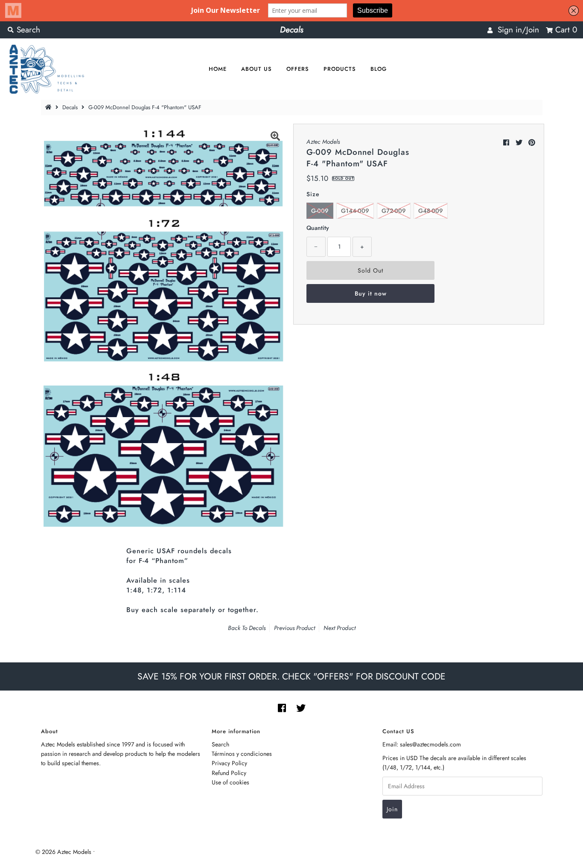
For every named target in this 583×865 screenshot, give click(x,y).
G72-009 (394, 210)
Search (220, 744)
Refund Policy (229, 773)
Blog (378, 69)
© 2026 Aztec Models (63, 852)
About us (256, 69)
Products (340, 69)
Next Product (340, 628)
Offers (297, 69)
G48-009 (430, 210)
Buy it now (371, 293)
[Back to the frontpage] (49, 107)
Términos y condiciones (242, 753)
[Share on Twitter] (519, 143)
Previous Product (294, 628)
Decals (70, 107)
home (218, 69)
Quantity (317, 228)
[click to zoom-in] (275, 137)
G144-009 (355, 210)
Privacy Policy (229, 763)
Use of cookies (230, 782)
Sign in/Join (516, 29)
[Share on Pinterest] (531, 143)
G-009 (320, 210)
